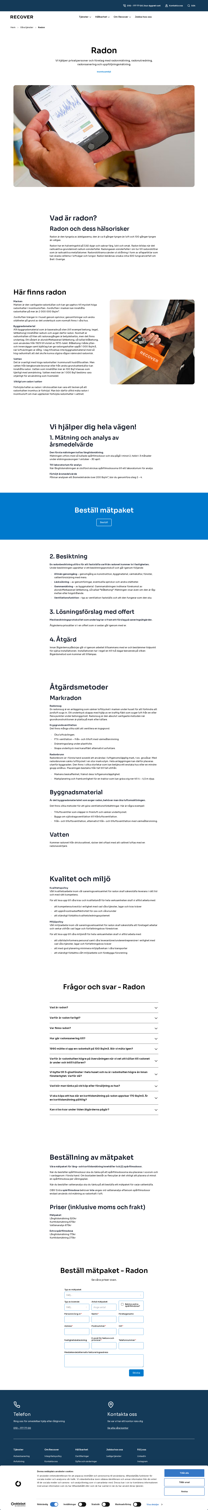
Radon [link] (41, 27)
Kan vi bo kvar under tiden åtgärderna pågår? (79, 1109)
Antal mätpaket (100, 1302)
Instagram (142, 1461)
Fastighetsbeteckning (75, 1340)
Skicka (136, 1372)
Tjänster (84, 16)
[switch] (82, 1504)
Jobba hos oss (143, 17)
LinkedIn (141, 1456)
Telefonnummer (127, 1340)
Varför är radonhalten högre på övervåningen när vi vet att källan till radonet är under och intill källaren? (100, 1060)
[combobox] (104, 1295)
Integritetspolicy (53, 1456)
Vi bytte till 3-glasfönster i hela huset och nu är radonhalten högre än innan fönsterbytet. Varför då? (98, 1074)
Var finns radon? (60, 1028)
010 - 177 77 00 (22, 1428)
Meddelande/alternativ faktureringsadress (86, 1352)
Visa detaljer (153, 1504)
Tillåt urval (184, 1482)
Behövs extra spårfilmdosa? (132, 1305)
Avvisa (184, 1491)
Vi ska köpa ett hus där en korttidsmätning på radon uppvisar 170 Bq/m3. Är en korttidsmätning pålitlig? (99, 1097)
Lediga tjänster (113, 1456)
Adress (68, 1326)
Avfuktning (18, 1461)
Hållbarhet (101, 16)
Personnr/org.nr (73, 1314)
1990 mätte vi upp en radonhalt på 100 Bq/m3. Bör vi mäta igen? (91, 1048)
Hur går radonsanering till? (67, 1038)
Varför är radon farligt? (65, 1017)
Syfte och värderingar (86, 1461)
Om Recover (121, 16)
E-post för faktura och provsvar (103, 1339)
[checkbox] (122, 1304)
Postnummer (99, 1326)
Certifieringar (82, 1456)
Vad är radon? (59, 1007)
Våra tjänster (26, 27)
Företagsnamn (126, 1314)
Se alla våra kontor (117, 1428)
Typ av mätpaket (72, 1290)
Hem (12, 27)
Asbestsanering (21, 1456)
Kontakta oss (51, 1461)
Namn (95, 1314)
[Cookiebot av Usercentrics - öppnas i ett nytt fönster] (18, 1504)
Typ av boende (71, 1302)
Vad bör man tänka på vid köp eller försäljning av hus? (85, 1085)
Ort (121, 1326)
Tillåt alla (184, 1473)
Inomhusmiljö (104, 71)
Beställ (104, 522)
